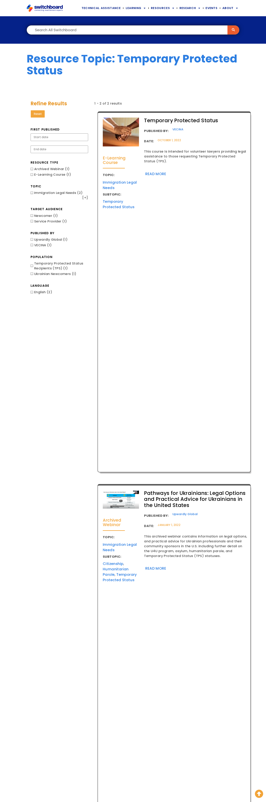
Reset (38, 114)
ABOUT (228, 8)
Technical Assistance (101, 8)
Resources (160, 8)
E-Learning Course (114, 160)
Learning (133, 8)
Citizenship (113, 563)
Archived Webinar (112, 522)
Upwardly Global (185, 514)
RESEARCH (188, 8)
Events (212, 8)
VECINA (177, 129)
